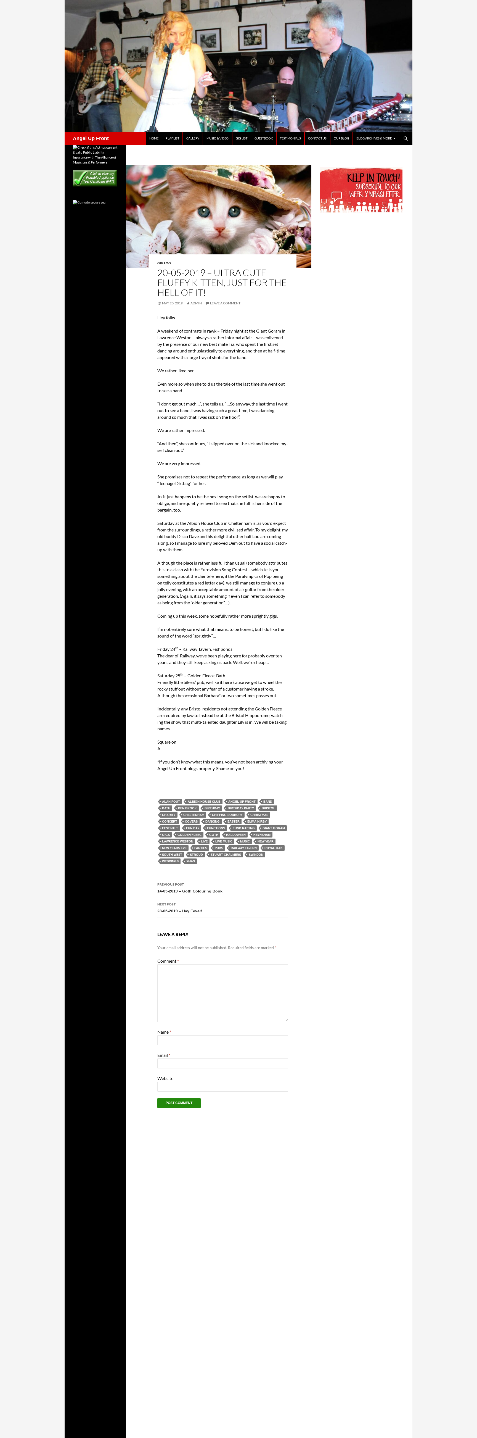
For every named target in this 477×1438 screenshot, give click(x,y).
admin (196, 303)
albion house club (204, 801)
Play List (172, 138)
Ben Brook (187, 808)
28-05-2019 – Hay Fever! (179, 907)
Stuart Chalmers (226, 854)
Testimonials (290, 138)
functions (216, 828)
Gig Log (164, 263)
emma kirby (257, 821)
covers (191, 821)
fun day (192, 828)
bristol (268, 808)
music (245, 841)
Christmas (259, 815)
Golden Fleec (189, 834)
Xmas (190, 861)
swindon (256, 854)
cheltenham (193, 815)
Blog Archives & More (374, 138)
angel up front (242, 801)
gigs (166, 834)
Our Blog (341, 138)
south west (172, 854)
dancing (212, 821)
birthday (212, 808)
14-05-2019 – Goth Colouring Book (189, 887)
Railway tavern (244, 848)
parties (200, 848)
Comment (168, 960)
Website (165, 1078)
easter (233, 821)
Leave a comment (225, 303)
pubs (219, 848)
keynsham (262, 834)
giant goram (274, 828)
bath (166, 808)
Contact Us (317, 138)
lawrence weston (177, 841)
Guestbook (264, 138)
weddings (170, 861)
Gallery (192, 138)
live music (223, 841)
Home (153, 138)
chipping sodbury (227, 815)
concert (169, 821)
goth (213, 834)
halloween (236, 834)
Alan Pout (171, 801)
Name (164, 1031)
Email (163, 1055)
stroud (196, 854)
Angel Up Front (91, 138)
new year (266, 841)
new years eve (174, 848)
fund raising (244, 828)
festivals (170, 828)
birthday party (241, 808)
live (204, 841)
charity (169, 815)
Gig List (241, 138)
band (267, 801)
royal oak (273, 848)
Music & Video (217, 138)
